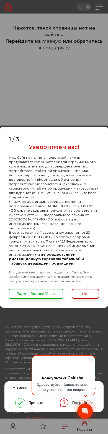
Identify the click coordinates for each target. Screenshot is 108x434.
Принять (36, 403)
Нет (85, 294)
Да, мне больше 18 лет (35, 294)
